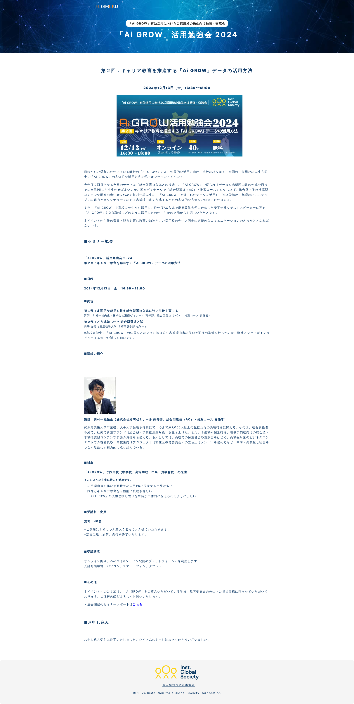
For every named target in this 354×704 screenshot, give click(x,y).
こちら (138, 604)
